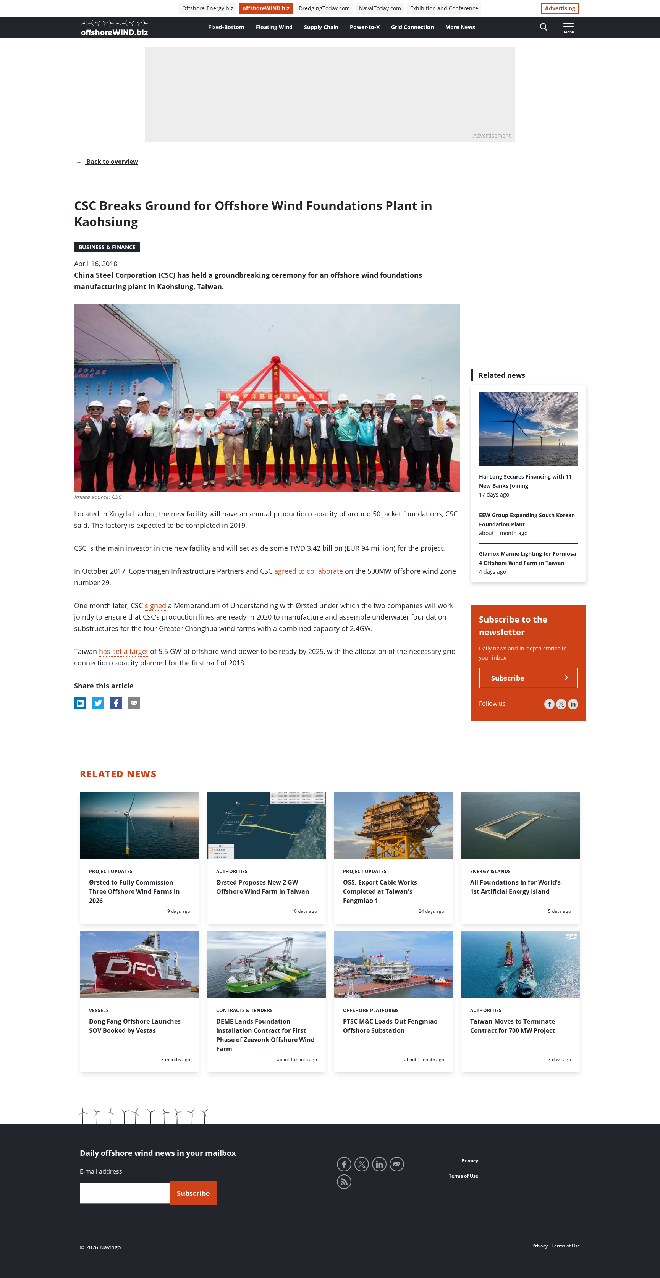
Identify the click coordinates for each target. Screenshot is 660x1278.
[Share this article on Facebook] (116, 703)
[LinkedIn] (573, 704)
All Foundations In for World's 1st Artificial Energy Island (515, 887)
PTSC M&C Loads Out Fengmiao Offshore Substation (390, 1026)
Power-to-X (365, 27)
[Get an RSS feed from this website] (344, 1181)
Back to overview (111, 161)
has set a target (123, 651)
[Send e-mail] (397, 1164)
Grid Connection (412, 27)
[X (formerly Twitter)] (561, 704)
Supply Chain (321, 27)
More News (460, 27)
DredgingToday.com (324, 8)
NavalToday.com (380, 8)
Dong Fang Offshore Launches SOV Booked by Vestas (135, 1026)
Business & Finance (107, 247)
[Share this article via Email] (134, 703)
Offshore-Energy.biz (207, 8)
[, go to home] (114, 27)
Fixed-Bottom (226, 27)
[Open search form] (543, 27)
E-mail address (101, 1171)
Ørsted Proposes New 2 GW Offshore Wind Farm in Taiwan (262, 887)
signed (155, 605)
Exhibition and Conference (444, 8)
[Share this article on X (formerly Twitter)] (98, 703)
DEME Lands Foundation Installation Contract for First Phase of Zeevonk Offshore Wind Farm (265, 1035)
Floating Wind (274, 27)
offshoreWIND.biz (266, 8)
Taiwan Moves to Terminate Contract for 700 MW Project (512, 1026)
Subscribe (507, 678)
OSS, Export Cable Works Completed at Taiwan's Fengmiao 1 (380, 891)
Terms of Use (463, 1176)
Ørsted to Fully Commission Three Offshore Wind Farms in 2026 (134, 891)
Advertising (560, 8)
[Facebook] (549, 704)
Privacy (469, 1160)
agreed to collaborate (308, 571)
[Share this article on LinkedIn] (80, 703)
